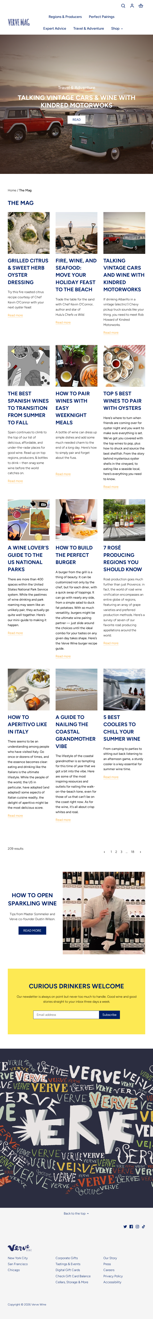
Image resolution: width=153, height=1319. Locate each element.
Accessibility (112, 1282)
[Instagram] (137, 1226)
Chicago (14, 1270)
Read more (15, 315)
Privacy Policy (113, 1276)
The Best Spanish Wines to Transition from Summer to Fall (28, 408)
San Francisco (18, 1264)
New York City (18, 1258)
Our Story (110, 1258)
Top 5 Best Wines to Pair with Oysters (122, 400)
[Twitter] (125, 1226)
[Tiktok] (143, 1226)
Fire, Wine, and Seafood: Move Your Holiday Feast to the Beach (76, 275)
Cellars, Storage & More (72, 1282)
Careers (108, 1270)
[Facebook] (131, 1226)
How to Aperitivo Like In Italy (27, 724)
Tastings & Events (68, 1264)
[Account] (132, 5)
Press (107, 1264)
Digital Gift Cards (68, 1270)
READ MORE (32, 930)
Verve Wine (38, 1304)
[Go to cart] (140, 5)
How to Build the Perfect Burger (74, 555)
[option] (76, 104)
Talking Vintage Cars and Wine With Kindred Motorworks (124, 275)
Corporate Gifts (67, 1258)
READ (77, 120)
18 (132, 852)
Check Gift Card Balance (73, 1276)
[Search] (123, 5)
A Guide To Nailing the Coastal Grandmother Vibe (76, 731)
